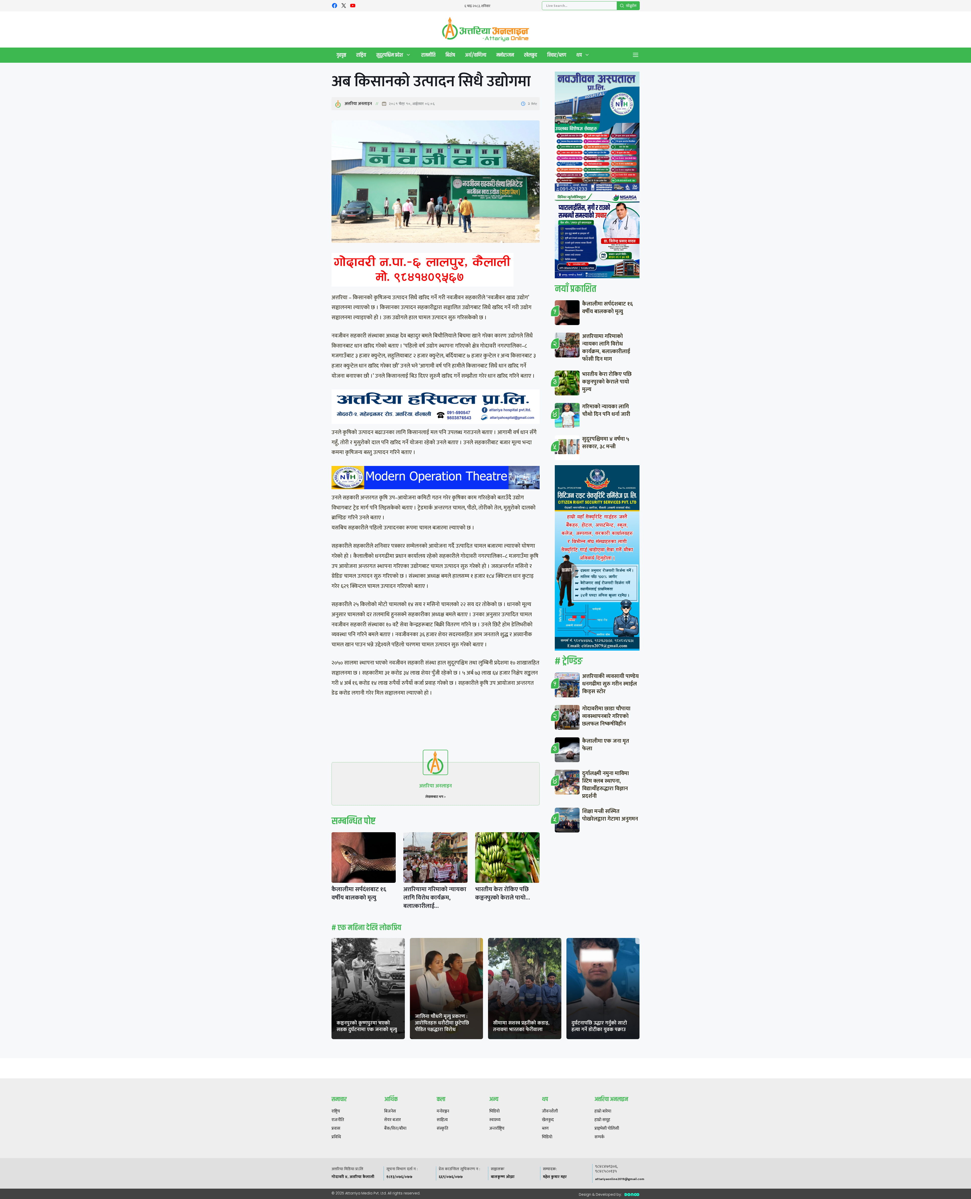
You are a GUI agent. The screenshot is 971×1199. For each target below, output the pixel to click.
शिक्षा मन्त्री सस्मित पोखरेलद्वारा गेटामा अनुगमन (610, 815)
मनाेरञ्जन (505, 55)
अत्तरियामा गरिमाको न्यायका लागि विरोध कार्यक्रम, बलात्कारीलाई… (434, 897)
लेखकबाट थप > (435, 797)
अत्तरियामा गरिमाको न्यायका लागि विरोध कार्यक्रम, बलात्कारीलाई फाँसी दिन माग (606, 348)
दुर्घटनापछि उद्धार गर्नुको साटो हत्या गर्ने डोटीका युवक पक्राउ (599, 1026)
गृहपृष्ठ (341, 55)
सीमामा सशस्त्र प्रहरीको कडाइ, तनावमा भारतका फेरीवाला (521, 1026)
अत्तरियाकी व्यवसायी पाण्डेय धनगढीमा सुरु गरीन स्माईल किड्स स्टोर (610, 684)
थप (579, 55)
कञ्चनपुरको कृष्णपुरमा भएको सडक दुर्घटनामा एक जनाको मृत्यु (367, 1026)
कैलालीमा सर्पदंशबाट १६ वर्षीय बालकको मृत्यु (359, 893)
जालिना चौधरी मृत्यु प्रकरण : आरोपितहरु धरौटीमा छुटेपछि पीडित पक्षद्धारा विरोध (442, 1023)
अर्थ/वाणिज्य (475, 55)
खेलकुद (530, 55)
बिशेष (450, 55)
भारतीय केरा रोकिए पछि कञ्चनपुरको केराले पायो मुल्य (607, 382)
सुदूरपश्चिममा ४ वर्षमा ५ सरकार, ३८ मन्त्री (605, 442)
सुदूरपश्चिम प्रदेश (389, 55)
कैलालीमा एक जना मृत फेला (605, 744)
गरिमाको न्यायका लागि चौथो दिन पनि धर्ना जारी (606, 410)
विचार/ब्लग (556, 55)
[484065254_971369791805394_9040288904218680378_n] (597, 133)
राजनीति (428, 55)
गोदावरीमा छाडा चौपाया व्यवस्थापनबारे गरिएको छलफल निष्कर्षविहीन (606, 716)
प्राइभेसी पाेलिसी (606, 1128)
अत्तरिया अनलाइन (358, 103)
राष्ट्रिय (361, 55)
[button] (636, 55)
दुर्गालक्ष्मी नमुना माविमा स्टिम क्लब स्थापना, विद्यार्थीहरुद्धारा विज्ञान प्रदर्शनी (605, 785)
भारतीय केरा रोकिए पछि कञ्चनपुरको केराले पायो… (502, 893)
